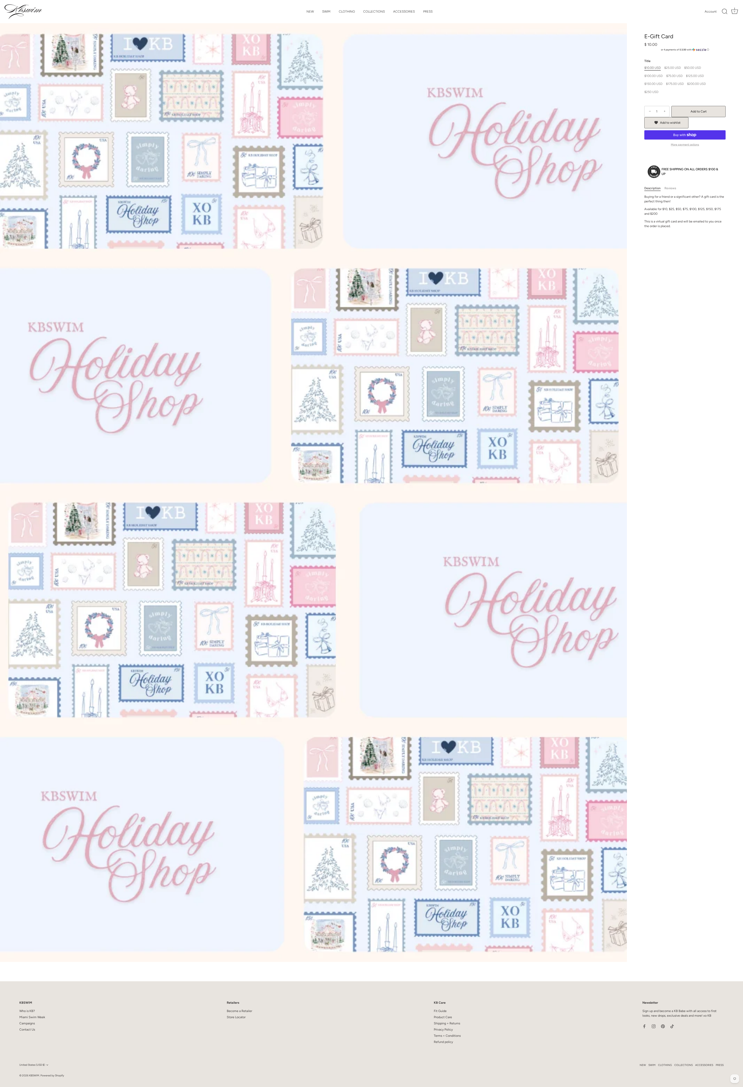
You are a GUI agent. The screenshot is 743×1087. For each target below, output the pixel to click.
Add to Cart (699, 111)
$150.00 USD (653, 84)
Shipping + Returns (447, 1023)
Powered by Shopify (52, 1075)
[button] (685, 49)
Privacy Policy (443, 1029)
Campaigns (27, 1023)
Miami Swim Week (32, 1017)
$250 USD (651, 92)
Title (647, 61)
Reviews (670, 188)
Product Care (443, 1017)
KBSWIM (34, 1075)
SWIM (326, 11)
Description (652, 188)
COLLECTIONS (374, 11)
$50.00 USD (692, 68)
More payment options (685, 144)
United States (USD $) (32, 1064)
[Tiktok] (672, 1026)
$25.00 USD (672, 68)
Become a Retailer (239, 1011)
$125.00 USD (695, 76)
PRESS (428, 11)
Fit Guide (440, 1011)
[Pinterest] (663, 1026)
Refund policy (443, 1042)
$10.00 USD (652, 68)
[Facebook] (644, 1026)
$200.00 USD (696, 84)
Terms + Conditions (447, 1036)
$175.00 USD (675, 84)
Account (711, 11)
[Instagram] (654, 1026)
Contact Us (27, 1029)
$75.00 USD (674, 76)
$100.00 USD (653, 76)
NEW (310, 11)
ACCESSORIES (404, 11)
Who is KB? (27, 1011)
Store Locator (236, 1017)
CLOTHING (347, 11)
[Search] (724, 11)
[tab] (654, 188)
